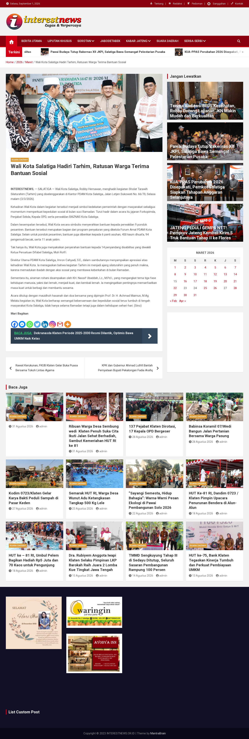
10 (195, 274)
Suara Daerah (167, 41)
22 (175, 288)
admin (43, 426)
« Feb (173, 301)
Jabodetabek (110, 41)
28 (235, 288)
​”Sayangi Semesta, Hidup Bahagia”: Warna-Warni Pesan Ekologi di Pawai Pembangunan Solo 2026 (154, 500)
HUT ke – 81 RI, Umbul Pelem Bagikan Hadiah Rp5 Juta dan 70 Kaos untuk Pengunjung (34, 560)
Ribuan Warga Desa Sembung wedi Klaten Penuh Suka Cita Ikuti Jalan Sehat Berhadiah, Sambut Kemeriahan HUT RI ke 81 (94, 436)
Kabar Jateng (136, 41)
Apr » (182, 301)
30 (185, 295)
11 (205, 274)
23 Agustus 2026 (82, 508)
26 (215, 288)
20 (225, 281)
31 (195, 295)
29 (175, 295)
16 (185, 281)
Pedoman (197, 3)
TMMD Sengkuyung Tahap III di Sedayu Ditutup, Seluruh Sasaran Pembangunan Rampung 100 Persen (153, 562)
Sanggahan (219, 3)
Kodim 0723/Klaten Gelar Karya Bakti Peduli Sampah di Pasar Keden (33, 498)
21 (235, 281)
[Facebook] (14, 322)
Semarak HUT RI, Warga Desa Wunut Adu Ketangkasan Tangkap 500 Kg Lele (93, 498)
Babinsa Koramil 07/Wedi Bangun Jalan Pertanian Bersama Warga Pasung (210, 431)
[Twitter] (37, 322)
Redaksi (177, 3)
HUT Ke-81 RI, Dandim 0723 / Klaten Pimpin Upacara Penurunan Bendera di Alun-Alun (213, 500)
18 (205, 281)
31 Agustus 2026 (22, 426)
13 (225, 274)
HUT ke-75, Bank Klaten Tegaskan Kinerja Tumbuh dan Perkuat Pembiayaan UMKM (211, 562)
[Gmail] (60, 322)
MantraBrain (158, 733)
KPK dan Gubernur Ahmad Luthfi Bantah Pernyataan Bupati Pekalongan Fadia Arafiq (125, 368)
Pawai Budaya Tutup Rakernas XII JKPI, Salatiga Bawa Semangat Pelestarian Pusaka (202, 151)
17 (195, 281)
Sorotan (84, 41)
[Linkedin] (44, 322)
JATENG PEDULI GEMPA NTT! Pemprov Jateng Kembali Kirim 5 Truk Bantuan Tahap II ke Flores (201, 233)
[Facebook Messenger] (22, 322)
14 (235, 274)
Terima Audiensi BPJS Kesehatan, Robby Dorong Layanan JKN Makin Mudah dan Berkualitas (203, 111)
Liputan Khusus (60, 41)
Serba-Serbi (193, 41)
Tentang (158, 3)
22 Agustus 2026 (142, 513)
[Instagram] (52, 322)
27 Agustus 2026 (22, 508)
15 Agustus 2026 (82, 575)
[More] (67, 322)
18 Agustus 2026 (202, 513)
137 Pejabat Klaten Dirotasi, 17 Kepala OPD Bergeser (152, 428)
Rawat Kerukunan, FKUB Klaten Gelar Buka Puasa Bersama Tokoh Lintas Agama (47, 368)
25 (205, 288)
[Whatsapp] (29, 322)
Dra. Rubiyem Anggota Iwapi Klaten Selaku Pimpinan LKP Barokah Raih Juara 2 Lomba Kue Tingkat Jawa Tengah (93, 562)
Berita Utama (31, 41)
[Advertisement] (205, 342)
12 (215, 274)
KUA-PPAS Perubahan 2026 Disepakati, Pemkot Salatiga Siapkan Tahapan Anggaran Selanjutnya (197, 190)
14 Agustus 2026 (142, 575)
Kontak (239, 3)
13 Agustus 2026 (202, 575)
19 (215, 281)
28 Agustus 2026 (142, 436)
